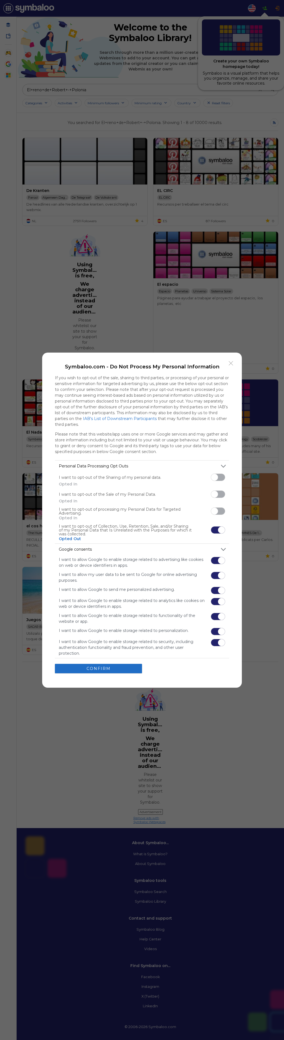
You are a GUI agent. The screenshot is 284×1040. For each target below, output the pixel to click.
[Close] (231, 363)
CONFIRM (99, 668)
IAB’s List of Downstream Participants (120, 418)
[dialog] (142, 520)
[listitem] (142, 466)
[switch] (218, 477)
